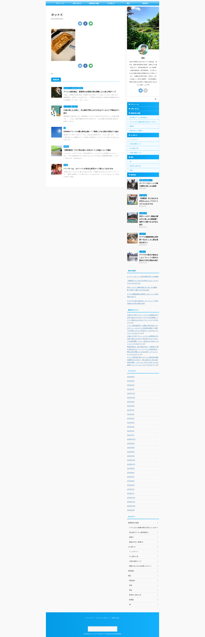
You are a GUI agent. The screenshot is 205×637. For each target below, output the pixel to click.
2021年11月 (131, 393)
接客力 (132, 126)
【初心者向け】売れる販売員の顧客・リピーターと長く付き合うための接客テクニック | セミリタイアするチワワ (142, 362)
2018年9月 (131, 510)
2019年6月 (131, 481)
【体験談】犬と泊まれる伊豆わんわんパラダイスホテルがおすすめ (148, 201)
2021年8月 (130, 406)
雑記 (128, 3)
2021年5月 (130, 418)
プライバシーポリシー (102, 618)
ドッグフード (134, 139)
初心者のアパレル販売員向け (139, 117)
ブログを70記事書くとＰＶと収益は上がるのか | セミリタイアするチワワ (142, 320)
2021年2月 (130, 431)
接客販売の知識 (94, 3)
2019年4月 (131, 485)
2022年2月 (130, 385)
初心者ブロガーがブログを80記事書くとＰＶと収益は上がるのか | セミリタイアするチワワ (143, 341)
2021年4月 (130, 422)
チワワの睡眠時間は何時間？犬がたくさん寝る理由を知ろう (148, 239)
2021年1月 (130, 435)
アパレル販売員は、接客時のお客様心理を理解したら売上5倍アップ (90, 92)
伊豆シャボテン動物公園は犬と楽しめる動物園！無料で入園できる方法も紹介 (142, 288)
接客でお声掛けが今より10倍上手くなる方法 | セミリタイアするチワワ (143, 330)
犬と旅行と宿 (134, 148)
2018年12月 (131, 497)
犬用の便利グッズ (135, 144)
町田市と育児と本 (135, 166)
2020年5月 (131, 456)
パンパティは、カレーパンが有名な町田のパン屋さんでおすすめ (88, 168)
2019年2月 (130, 489)
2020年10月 (131, 439)
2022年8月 (131, 377)
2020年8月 (131, 447)
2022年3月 (131, 381)
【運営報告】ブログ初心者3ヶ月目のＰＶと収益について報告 (87, 150)
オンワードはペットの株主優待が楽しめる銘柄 (142, 276)
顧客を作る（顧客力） (137, 130)
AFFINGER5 (117, 634)
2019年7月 (130, 477)
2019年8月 (131, 472)
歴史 (131, 170)
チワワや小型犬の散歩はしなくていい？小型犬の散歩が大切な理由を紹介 (148, 257)
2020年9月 (131, 443)
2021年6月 (130, 414)
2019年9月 (131, 468)
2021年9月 (130, 402)
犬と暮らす (111, 3)
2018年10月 (131, 506)
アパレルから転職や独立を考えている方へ (143, 122)
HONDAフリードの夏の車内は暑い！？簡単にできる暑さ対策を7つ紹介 (91, 131)
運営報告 (145, 3)
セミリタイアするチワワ (102, 629)
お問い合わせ (77, 3)
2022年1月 (130, 389)
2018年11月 (131, 502)
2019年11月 (131, 464)
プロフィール (60, 3)
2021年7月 (130, 410)
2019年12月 (131, 460)
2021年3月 (130, 427)
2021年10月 (131, 397)
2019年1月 (130, 493)
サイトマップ (89, 618)
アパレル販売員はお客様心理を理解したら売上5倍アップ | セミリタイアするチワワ (142, 351)
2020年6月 (131, 452)
